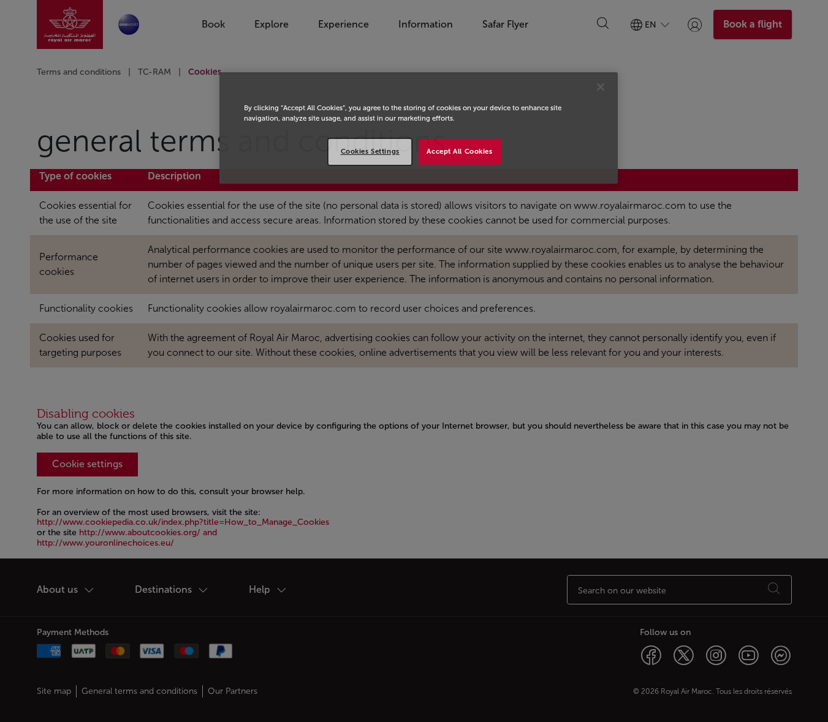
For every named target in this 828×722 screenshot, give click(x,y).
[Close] (600, 86)
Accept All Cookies (459, 151)
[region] (418, 128)
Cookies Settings (370, 151)
